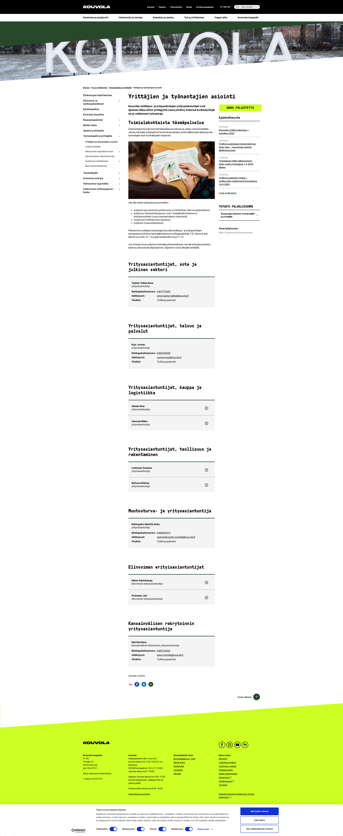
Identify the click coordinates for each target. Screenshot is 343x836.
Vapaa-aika (221, 17)
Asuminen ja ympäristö (95, 17)
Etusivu (86, 88)
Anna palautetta (240, 107)
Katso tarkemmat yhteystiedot (97, 773)
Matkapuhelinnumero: (144, 291)
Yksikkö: (136, 300)
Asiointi (150, 7)
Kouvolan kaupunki (248, 17)
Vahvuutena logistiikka (96, 183)
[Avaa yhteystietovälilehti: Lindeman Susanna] (206, 470)
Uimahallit (178, 770)
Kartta (189, 7)
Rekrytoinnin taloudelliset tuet (99, 151)
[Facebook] (137, 684)
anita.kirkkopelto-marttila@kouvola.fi (176, 537)
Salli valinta (259, 820)
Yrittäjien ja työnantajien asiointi (101, 142)
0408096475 (163, 532)
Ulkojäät (177, 774)
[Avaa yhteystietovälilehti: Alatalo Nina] (206, 408)
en (225, 7)
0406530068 (163, 353)
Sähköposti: (138, 295)
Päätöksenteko (226, 770)
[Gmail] (150, 684)
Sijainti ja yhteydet (93, 130)
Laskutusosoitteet (227, 762)
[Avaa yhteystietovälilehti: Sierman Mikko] (206, 423)
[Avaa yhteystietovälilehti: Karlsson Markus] (206, 485)
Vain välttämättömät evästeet (259, 829)
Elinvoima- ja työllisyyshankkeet (93, 102)
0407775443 (163, 291)
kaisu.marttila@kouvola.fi (170, 655)
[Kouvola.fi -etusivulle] (97, 742)
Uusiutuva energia (93, 178)
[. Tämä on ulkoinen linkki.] (143, 684)
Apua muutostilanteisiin (96, 166)
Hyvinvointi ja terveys (131, 17)
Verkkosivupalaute (205, 7)
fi (221, 7)
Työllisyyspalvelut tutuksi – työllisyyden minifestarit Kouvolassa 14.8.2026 (238, 181)
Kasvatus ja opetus (163, 17)
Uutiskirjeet (224, 777)
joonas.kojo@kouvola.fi (169, 357)
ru (229, 7)
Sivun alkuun (245, 697)
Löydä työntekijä (92, 146)
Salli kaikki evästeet (259, 811)
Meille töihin (90, 125)
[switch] (140, 829)
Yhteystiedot (176, 7)
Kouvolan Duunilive (93, 114)
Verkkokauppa (225, 781)
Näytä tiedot (203, 829)
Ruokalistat (179, 766)
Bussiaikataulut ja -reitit (184, 759)
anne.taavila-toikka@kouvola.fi (173, 295)
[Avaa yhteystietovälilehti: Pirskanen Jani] (206, 597)
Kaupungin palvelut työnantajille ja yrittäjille (238, 215)
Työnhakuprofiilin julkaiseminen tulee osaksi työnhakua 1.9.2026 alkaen (236, 164)
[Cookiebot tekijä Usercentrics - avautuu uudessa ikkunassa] (78, 831)
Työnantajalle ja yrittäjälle (120, 88)
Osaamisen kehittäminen (96, 161)
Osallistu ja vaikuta (227, 766)
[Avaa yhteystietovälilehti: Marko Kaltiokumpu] (206, 582)
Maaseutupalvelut (93, 119)
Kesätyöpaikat (91, 109)
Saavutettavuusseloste (139, 794)
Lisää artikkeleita (227, 193)
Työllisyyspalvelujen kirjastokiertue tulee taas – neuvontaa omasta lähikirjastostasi (237, 147)
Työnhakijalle (90, 173)
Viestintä (223, 785)
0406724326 (163, 650)
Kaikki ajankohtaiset (228, 774)
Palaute (162, 7)
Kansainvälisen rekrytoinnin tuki (100, 156)
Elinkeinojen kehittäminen (97, 95)
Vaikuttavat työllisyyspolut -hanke (98, 191)
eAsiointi (223, 759)
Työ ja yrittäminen (194, 17)
